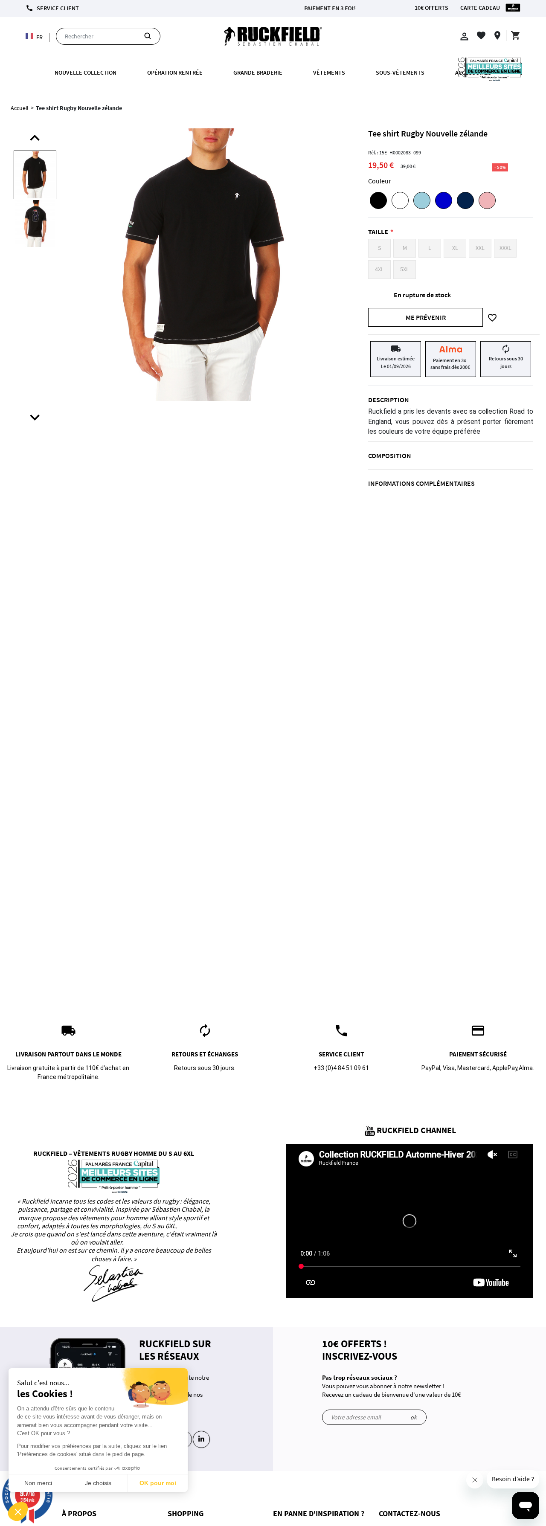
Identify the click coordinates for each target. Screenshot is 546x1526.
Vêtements (329, 72)
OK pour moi (157, 1483)
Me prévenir (426, 317)
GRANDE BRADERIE (257, 72)
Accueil (20, 108)
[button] (18, 1511)
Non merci (38, 1483)
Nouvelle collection (85, 72)
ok (413, 1417)
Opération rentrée (175, 72)
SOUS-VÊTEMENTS (400, 72)
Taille (378, 231)
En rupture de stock (422, 294)
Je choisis (98, 1483)
